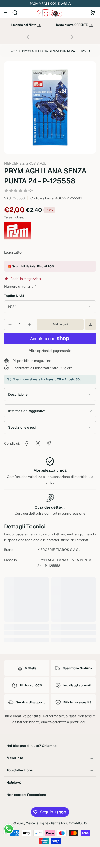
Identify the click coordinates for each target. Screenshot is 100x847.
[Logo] (50, 13)
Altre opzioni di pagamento (50, 350)
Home (13, 51)
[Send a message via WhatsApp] (9, 829)
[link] (26, 443)
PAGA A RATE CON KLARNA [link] (50, 3)
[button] (14, 12)
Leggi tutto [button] (13, 252)
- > (39, 25)
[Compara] (90, 324)
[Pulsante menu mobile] (7, 13)
